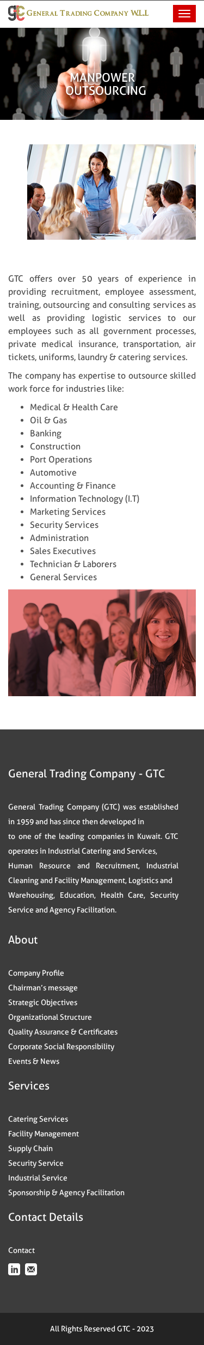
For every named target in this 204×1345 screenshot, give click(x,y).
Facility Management (43, 1133)
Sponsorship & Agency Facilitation (66, 1192)
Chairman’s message (43, 987)
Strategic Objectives (42, 1002)
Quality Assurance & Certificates (63, 1031)
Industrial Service (37, 1177)
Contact (21, 1250)
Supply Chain (30, 1148)
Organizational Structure (50, 1017)
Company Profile (36, 973)
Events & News (33, 1061)
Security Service (36, 1163)
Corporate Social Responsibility (61, 1046)
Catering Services (38, 1119)
